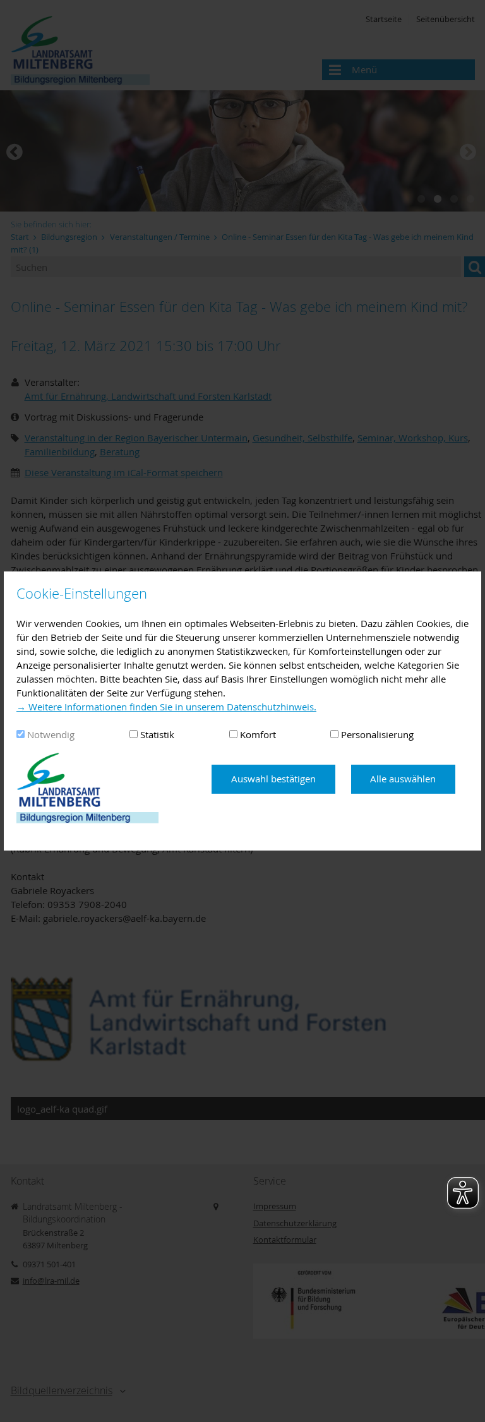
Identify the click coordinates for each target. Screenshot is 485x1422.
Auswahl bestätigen (273, 778)
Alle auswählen (403, 778)
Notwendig (51, 734)
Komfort (258, 734)
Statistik (157, 734)
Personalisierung (377, 734)
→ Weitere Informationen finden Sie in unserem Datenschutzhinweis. (166, 706)
